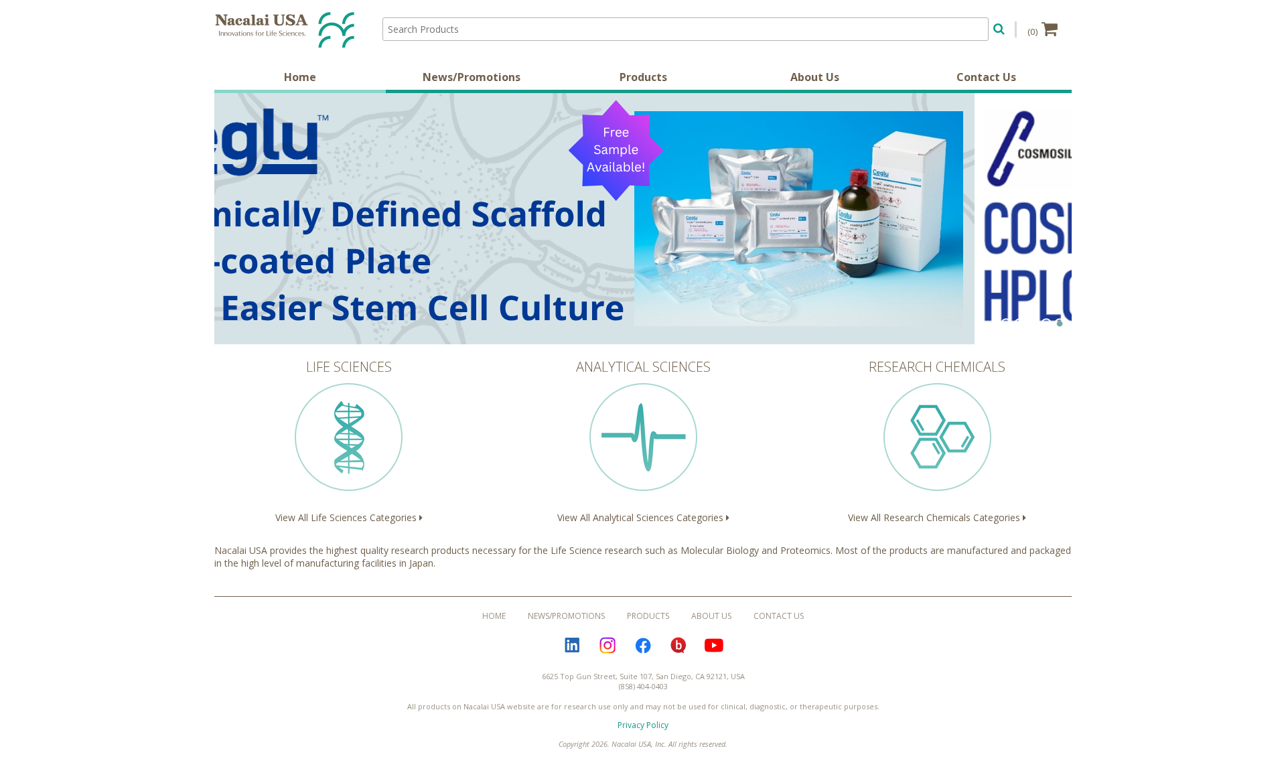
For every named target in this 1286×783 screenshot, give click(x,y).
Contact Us (986, 77)
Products (643, 77)
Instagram (607, 645)
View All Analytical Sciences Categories (641, 441)
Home (300, 77)
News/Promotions (471, 77)
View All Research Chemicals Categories (935, 441)
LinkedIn (572, 645)
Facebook (643, 645)
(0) (1032, 31)
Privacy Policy (643, 725)
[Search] (999, 27)
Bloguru (678, 645)
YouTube (714, 645)
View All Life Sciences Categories (347, 441)
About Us (814, 77)
